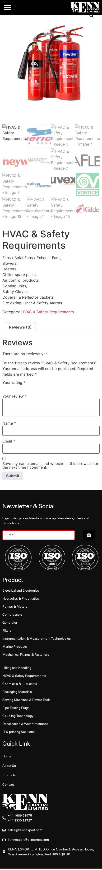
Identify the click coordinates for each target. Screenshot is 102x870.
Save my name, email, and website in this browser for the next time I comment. (50, 465)
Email (8, 441)
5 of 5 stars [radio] (24, 387)
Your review (14, 396)
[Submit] (89, 535)
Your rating (13, 382)
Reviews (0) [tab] (20, 327)
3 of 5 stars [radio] (14, 387)
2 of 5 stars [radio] (9, 387)
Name (9, 423)
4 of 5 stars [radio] (19, 387)
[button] (91, 15)
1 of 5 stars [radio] (4, 387)
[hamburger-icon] (7, 7)
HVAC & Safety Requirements (47, 311)
